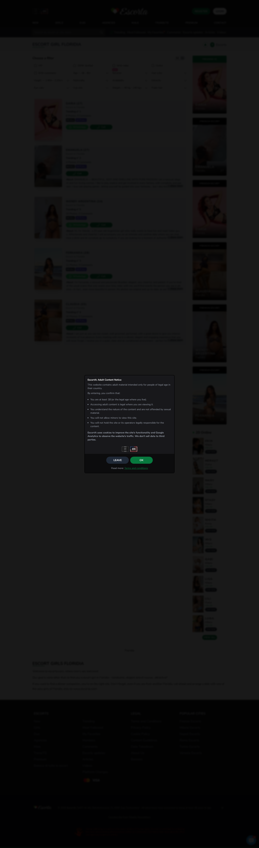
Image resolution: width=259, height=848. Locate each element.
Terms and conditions (136, 468)
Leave (117, 460)
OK (141, 460)
